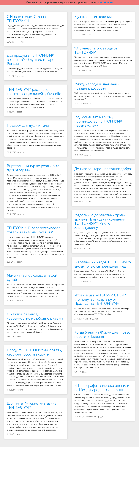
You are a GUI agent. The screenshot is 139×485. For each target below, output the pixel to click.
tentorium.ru (105, 2)
